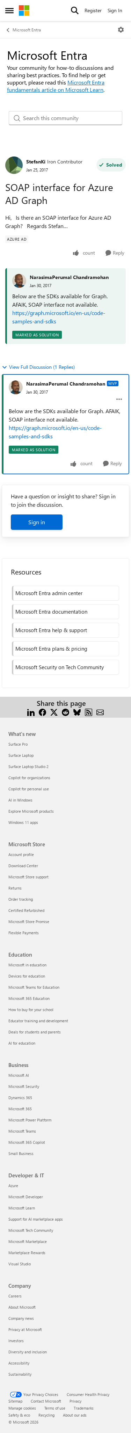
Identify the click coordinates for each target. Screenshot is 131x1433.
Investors (16, 1340)
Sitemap (15, 1401)
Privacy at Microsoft (25, 1329)
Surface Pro (18, 744)
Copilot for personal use (28, 788)
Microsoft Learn (21, 1208)
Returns (15, 888)
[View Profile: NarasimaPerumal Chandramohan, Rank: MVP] (16, 387)
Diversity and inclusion (27, 1351)
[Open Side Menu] (9, 10)
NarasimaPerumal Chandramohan (69, 277)
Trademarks (84, 1408)
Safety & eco (19, 1415)
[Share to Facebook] (42, 711)
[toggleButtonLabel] (121, 30)
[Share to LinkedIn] (31, 711)
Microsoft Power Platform (29, 1120)
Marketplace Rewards (26, 1252)
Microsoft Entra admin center (48, 593)
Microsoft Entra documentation (51, 611)
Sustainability (19, 1374)
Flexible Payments (23, 932)
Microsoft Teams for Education (33, 987)
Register (93, 10)
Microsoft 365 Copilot (26, 1142)
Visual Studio (19, 1263)
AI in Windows (20, 800)
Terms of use (54, 1408)
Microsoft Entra (27, 29)
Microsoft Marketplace (27, 1241)
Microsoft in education (27, 964)
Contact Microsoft (46, 1401)
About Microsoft (22, 1307)
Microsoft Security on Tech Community (59, 667)
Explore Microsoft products (31, 811)
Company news (21, 1318)
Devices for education (26, 976)
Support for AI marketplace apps (35, 1219)
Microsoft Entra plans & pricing (51, 648)
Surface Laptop (21, 755)
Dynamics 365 (20, 1097)
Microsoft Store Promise (28, 921)
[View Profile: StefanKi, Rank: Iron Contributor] (14, 165)
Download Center (23, 865)
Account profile (21, 854)
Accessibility (18, 1363)
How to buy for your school (30, 1009)
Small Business (21, 1153)
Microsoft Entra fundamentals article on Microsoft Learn (55, 86)
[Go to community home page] (24, 10)
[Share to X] (54, 711)
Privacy (75, 1401)
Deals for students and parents (34, 1031)
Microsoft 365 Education (29, 998)
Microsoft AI (18, 1075)
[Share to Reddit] (65, 711)
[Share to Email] (100, 711)
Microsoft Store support (28, 876)
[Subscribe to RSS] (88, 711)
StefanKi (35, 161)
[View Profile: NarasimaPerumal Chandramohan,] (19, 281)
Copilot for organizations (29, 777)
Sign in (36, 522)
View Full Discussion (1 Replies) (42, 367)
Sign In (115, 10)
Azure (13, 1185)
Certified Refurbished (26, 910)
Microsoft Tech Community (30, 1230)
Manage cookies (22, 1408)
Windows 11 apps (23, 822)
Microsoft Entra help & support (51, 630)
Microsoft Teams (22, 1131)
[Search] (75, 10)
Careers (15, 1296)
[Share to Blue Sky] (77, 711)
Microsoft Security (23, 1086)
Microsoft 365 (20, 1108)
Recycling (46, 1415)
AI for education (21, 1043)
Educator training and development (38, 1020)
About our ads (75, 1415)
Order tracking (20, 899)
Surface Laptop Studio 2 (28, 766)
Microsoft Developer (25, 1196)
